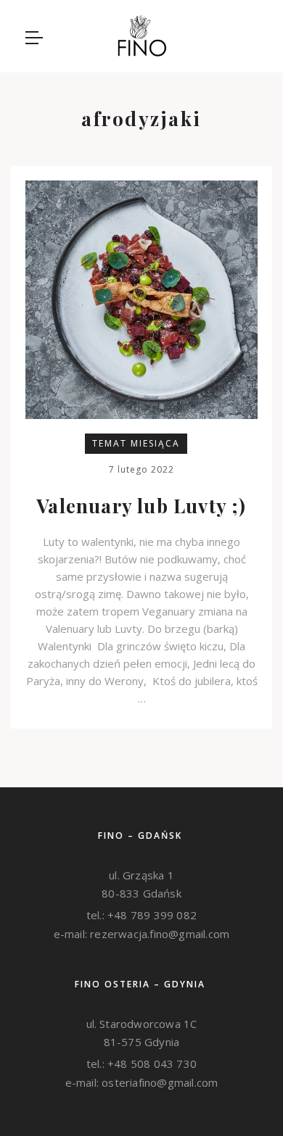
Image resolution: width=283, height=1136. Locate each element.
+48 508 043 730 (150, 1063)
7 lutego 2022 (141, 469)
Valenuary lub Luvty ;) (141, 505)
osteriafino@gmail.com (158, 1082)
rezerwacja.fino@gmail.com (158, 933)
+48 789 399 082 (150, 915)
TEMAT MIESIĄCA (136, 443)
